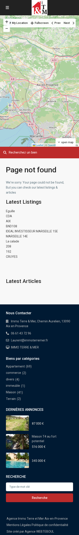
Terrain (11, 399)
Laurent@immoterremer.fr (29, 340)
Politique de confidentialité (50, 525)
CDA (9, 216)
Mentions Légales (19, 525)
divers (10, 379)
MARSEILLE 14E (17, 236)
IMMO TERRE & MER (25, 347)
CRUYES (12, 256)
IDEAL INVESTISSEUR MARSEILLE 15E (32, 231)
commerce (13, 372)
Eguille (10, 211)
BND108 (11, 226)
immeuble (13, 385)
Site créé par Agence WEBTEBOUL (30, 531)
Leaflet (39, 145)
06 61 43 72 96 (21, 333)
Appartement (15, 366)
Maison (11, 392)
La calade (12, 241)
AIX (8, 221)
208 (8, 246)
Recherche (39, 498)
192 (8, 251)
